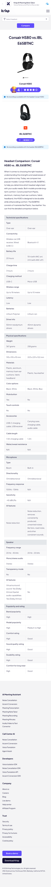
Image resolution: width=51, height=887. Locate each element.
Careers (5, 793)
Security (5, 821)
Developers (7, 758)
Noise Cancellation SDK (11, 768)
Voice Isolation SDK (9, 764)
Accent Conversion (9, 704)
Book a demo (12, 853)
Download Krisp (12, 860)
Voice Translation (8, 747)
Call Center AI (8, 734)
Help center (7, 804)
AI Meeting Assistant (11, 694)
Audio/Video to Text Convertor (10, 724)
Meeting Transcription (10, 708)
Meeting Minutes (8, 719)
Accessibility (7, 837)
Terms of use (7, 825)
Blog (4, 797)
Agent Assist (7, 751)
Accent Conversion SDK (11, 776)
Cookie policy (7, 841)
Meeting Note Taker (10, 712)
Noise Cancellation (9, 700)
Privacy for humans (9, 833)
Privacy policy (7, 829)
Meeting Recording (9, 715)
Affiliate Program (9, 808)
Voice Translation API (10, 772)
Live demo (6, 800)
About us (5, 789)
